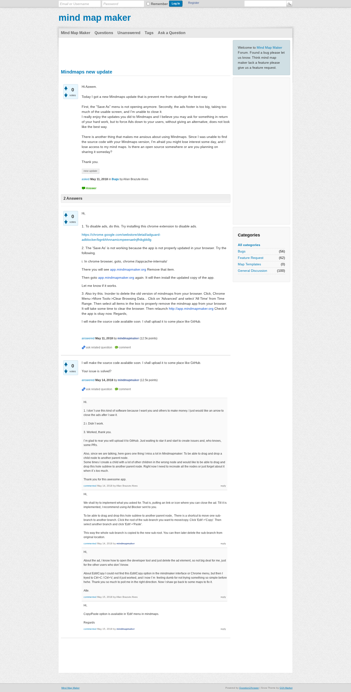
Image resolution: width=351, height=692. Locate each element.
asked (86, 179)
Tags (149, 33)
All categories (249, 245)
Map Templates (249, 264)
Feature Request (250, 258)
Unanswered (128, 33)
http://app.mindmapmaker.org (191, 308)
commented (90, 485)
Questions (104, 33)
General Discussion (252, 271)
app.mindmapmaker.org (128, 269)
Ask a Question (172, 33)
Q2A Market (286, 688)
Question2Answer (249, 688)
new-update (90, 170)
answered (88, 338)
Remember (159, 3)
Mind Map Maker (75, 33)
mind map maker (94, 18)
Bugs (241, 251)
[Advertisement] (261, 151)
